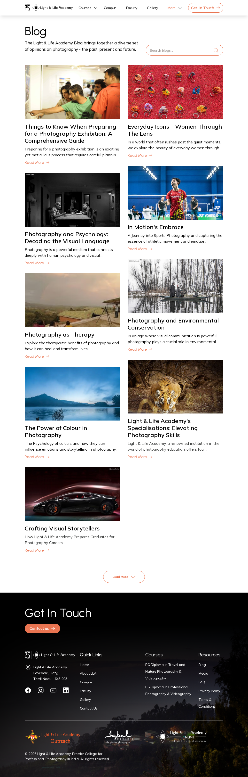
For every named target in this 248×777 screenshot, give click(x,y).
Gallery (152, 8)
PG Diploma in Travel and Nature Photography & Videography (165, 671)
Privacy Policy (209, 691)
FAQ (202, 682)
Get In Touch (202, 7)
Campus (110, 8)
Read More (34, 162)
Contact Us (89, 708)
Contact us (39, 628)
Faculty (131, 8)
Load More (120, 577)
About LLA (88, 673)
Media (203, 673)
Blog (202, 664)
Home (84, 664)
